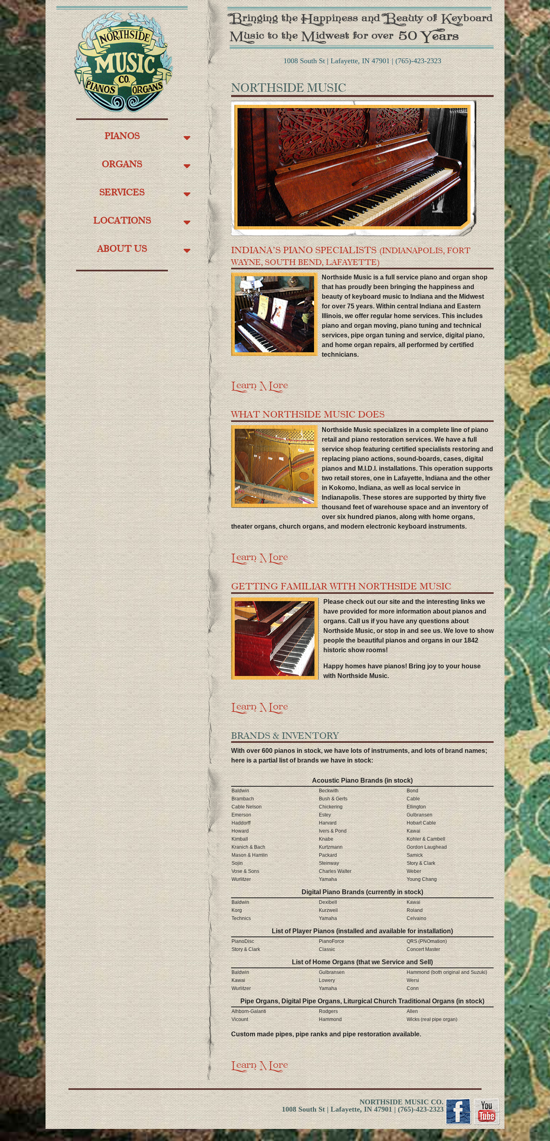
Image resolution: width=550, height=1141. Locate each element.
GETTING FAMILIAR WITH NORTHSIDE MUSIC (341, 586)
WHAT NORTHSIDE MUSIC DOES (308, 414)
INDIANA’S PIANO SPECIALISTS (351, 255)
